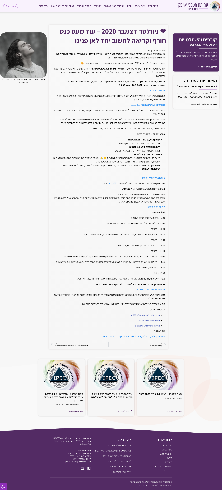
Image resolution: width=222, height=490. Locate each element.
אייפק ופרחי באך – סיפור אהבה (118, 466)
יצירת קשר (44, 5)
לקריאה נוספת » (174, 411)
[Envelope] (82, 468)
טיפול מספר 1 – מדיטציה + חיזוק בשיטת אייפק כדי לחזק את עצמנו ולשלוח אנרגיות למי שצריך (63, 397)
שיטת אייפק (140, 5)
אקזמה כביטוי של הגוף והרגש (119, 445)
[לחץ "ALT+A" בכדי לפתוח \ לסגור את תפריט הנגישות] (3, 486)
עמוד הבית (153, 5)
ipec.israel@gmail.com (75, 461)
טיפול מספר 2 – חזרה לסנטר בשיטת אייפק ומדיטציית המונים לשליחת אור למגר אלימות (111, 395)
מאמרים (97, 5)
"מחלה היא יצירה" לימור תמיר (119, 461)
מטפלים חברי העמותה (114, 5)
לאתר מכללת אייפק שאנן (62, 5)
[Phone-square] (89, 468)
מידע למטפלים (84, 5)
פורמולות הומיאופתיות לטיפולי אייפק (117, 455)
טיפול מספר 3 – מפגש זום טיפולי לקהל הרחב (160, 394)
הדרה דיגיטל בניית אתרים (146, 485)
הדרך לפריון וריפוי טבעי (122, 471)
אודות (129, 5)
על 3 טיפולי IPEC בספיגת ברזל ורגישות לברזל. (112, 450)
